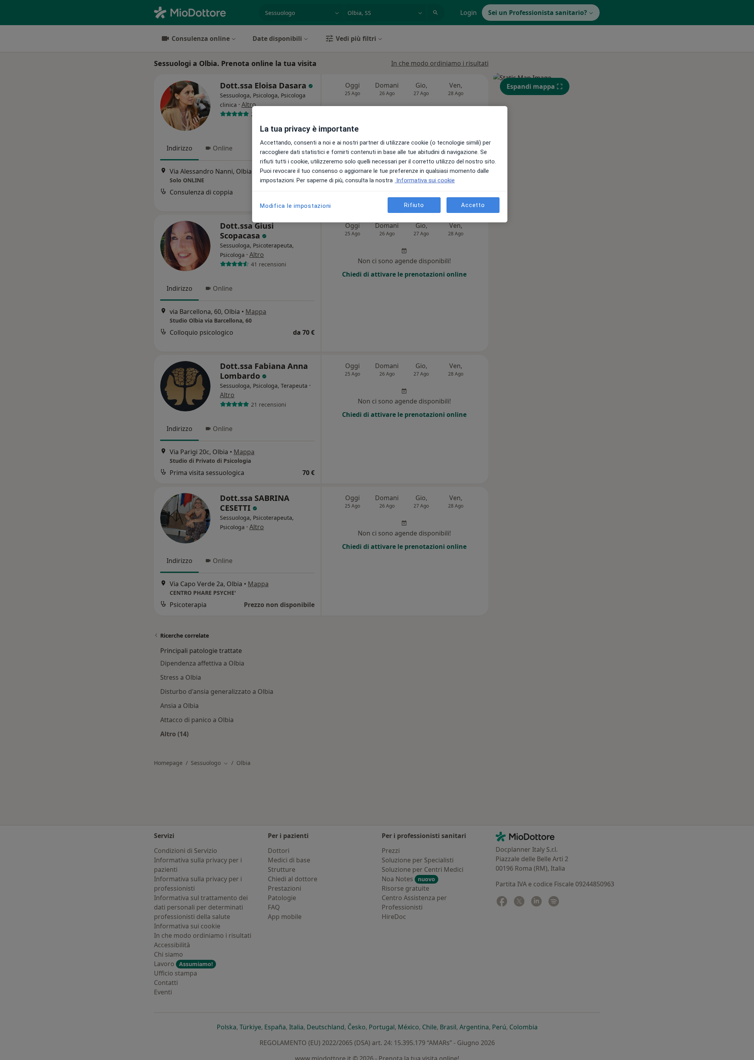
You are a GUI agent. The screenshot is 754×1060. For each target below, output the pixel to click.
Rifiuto (414, 204)
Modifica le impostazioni (295, 205)
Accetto (473, 204)
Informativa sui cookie (425, 180)
